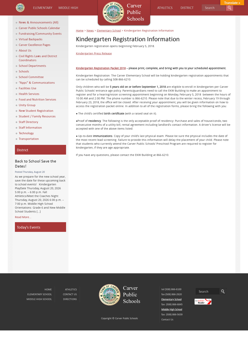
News (90, 30)
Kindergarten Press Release (94, 53)
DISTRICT (187, 7)
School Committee (31, 77)
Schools (24, 71)
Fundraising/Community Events (40, 33)
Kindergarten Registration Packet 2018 (101, 68)
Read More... (23, 217)
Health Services (29, 94)
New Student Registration (36, 110)
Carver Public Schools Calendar (39, 28)
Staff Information (30, 127)
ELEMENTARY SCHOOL (39, 294)
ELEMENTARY (42, 7)
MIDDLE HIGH (68, 7)
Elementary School (109, 30)
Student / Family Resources (37, 116)
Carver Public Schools (126, 318)
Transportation (29, 139)
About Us (25, 50)
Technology (26, 133)
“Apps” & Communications (37, 82)
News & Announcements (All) (38, 22)
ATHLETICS (164, 7)
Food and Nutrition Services (37, 99)
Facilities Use (27, 88)
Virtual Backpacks (30, 39)
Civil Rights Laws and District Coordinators (38, 58)
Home (80, 30)
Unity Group (27, 105)
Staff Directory (28, 122)
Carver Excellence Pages (34, 45)
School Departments (32, 66)
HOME (48, 289)
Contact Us (70, 294)
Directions (70, 299)
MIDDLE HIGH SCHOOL (39, 299)
